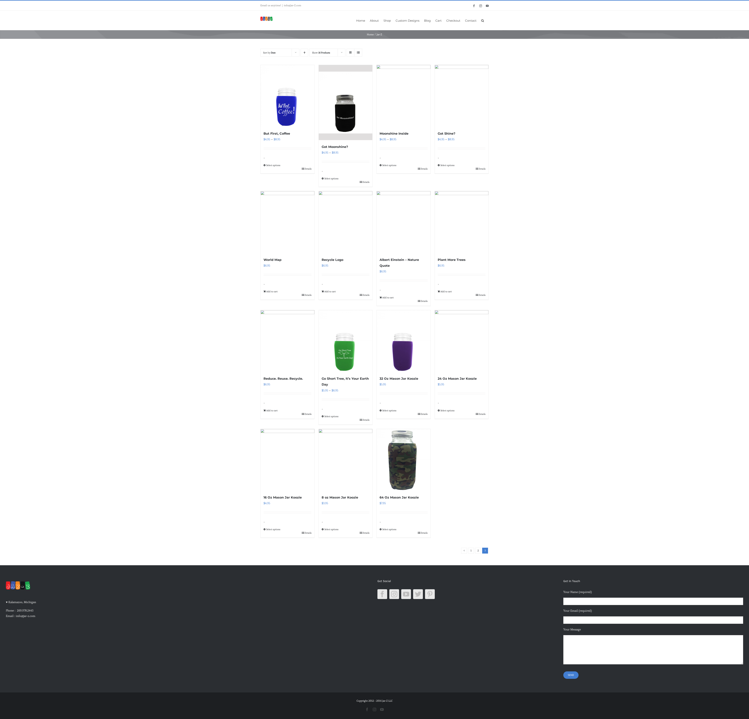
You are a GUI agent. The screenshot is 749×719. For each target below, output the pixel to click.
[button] (482, 20)
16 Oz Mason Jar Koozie (283, 497)
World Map (272, 260)
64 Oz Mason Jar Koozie (399, 497)
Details (307, 168)
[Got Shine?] (462, 96)
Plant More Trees (452, 260)
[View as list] (358, 52)
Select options (273, 165)
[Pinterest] (430, 594)
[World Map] (287, 222)
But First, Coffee (277, 133)
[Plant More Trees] (462, 222)
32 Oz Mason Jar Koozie (399, 378)
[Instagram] (394, 594)
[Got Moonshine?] (346, 102)
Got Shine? (446, 133)
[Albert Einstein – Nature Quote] (403, 222)
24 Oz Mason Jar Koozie (457, 378)
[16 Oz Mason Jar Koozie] (287, 460)
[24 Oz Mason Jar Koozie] (462, 341)
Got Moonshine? (335, 147)
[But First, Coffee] (287, 96)
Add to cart (272, 291)
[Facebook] (382, 594)
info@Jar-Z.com (292, 5)
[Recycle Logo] (346, 222)
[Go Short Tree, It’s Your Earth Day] (346, 341)
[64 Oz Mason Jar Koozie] (403, 460)
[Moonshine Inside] (403, 96)
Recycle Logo (332, 260)
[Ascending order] (304, 53)
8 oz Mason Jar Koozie (340, 497)
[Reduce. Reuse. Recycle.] (287, 341)
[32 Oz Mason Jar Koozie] (403, 341)
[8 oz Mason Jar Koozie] (346, 460)
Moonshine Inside (394, 133)
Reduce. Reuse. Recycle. (283, 378)
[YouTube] (406, 594)
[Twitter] (418, 594)
